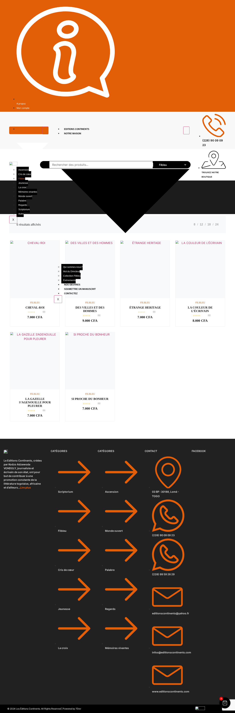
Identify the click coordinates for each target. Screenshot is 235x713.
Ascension (23, 170)
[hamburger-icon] (45, 130)
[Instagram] (224, 5)
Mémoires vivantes (27, 192)
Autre (21, 214)
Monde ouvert (25, 196)
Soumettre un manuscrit (80, 289)
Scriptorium (24, 209)
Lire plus (25, 487)
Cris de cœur (24, 174)
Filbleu (21, 178)
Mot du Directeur (71, 271)
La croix (22, 187)
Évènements (69, 280)
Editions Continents (76, 129)
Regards (22, 205)
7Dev (78, 708)
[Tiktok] (219, 5)
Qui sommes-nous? (73, 267)
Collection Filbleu (72, 276)
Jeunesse (23, 183)
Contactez (70, 293)
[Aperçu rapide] (29, 297)
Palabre (22, 200)
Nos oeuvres (72, 284)
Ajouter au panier (41, 297)
